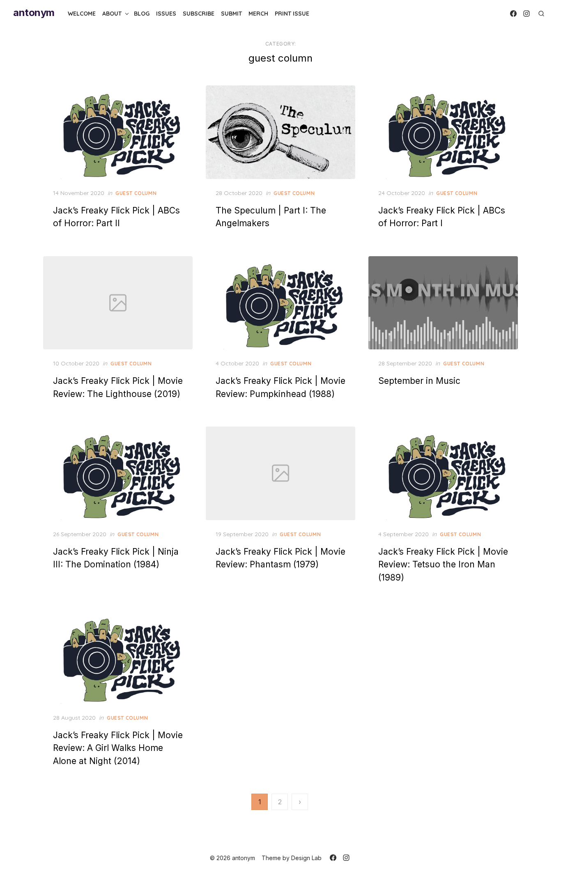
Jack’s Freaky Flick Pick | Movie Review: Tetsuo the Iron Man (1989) (443, 564)
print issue (292, 13)
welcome (82, 13)
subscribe (198, 13)
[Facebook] (513, 13)
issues (166, 13)
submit (231, 13)
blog (141, 13)
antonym (34, 12)
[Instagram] (526, 13)
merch (258, 13)
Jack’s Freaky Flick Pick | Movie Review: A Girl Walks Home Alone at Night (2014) (118, 748)
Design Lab (306, 857)
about (112, 13)
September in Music (419, 381)
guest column (135, 193)
